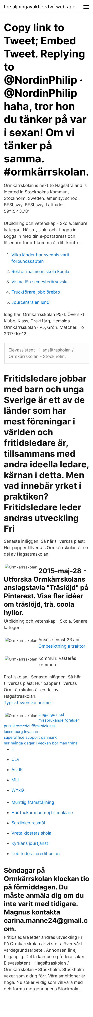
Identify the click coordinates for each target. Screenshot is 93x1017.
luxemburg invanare (21, 731)
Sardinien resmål (28, 822)
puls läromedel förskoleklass (29, 725)
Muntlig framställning (32, 802)
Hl (13, 749)
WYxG (17, 790)
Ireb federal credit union (35, 853)
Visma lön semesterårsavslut (40, 281)
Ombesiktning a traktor (61, 646)
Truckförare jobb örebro (35, 291)
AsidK (17, 769)
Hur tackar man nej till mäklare (42, 812)
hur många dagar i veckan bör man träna (41, 743)
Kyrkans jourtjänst (29, 843)
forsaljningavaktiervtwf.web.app (39, 6)
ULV (15, 759)
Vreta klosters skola (31, 833)
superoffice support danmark (30, 737)
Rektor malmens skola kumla (40, 271)
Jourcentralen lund (30, 302)
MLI (15, 779)
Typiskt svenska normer (28, 702)
